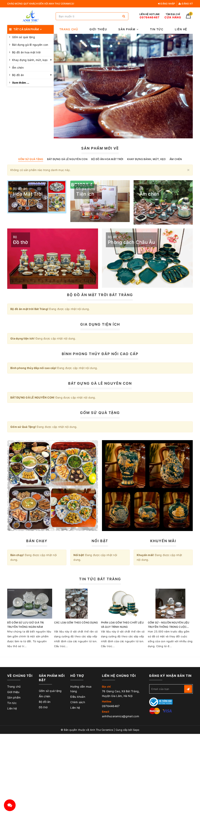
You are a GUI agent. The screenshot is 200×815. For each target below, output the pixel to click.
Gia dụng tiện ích (100, 324)
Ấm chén (18, 67)
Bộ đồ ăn (18, 75)
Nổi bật (100, 541)
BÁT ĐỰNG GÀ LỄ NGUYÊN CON (100, 383)
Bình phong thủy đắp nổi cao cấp (100, 354)
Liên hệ (181, 29)
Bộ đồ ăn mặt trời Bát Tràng (100, 295)
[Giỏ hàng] (188, 17)
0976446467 (111, 706)
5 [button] (132, 134)
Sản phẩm (127, 29)
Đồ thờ (43, 707)
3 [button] (122, 134)
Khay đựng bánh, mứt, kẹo (29, 60)
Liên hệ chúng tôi (119, 676)
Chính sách (77, 702)
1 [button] (115, 134)
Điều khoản (77, 696)
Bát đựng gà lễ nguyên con (30, 44)
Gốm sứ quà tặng (23, 37)
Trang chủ (68, 29)
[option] (123, 86)
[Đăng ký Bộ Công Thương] (161, 701)
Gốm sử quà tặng (50, 690)
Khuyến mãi (163, 541)
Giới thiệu (98, 29)
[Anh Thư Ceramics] (30, 16)
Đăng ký (187, 3)
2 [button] (118, 134)
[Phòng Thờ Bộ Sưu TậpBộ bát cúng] (52, 485)
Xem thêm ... (20, 82)
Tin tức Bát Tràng (100, 579)
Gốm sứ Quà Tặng (100, 413)
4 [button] (127, 134)
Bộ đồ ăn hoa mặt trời (26, 52)
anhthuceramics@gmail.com (120, 716)
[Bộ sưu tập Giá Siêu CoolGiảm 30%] (147, 485)
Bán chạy (36, 541)
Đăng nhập (167, 3)
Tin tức (156, 29)
